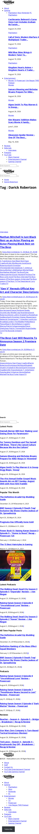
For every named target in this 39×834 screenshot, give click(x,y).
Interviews (12, 150)
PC (9, 794)
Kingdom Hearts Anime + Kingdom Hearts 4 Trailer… (21, 68)
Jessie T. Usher (23, 268)
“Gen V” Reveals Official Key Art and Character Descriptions (19, 290)
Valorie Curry (30, 281)
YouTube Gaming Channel (14, 772)
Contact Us (8, 767)
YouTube (7, 155)
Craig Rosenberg (22, 312)
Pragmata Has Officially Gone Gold (17, 522)
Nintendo (12, 791)
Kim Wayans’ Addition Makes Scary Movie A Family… (22, 121)
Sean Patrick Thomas (13, 328)
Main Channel (13, 157)
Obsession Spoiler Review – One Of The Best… (21, 136)
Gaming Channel (14, 161)
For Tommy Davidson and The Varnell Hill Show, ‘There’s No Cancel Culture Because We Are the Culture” (18, 445)
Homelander (6, 268)
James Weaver (26, 317)
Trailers (3, 283)
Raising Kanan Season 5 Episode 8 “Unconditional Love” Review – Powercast (16, 605)
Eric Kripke (21, 315)
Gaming (7, 10)
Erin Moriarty (17, 367)
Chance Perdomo (17, 310)
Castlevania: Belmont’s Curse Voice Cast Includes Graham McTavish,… (22, 22)
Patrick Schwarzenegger (15, 326)
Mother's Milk (10, 270)
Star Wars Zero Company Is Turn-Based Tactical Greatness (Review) (19, 731)
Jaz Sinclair (9, 319)
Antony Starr (11, 261)
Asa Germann (5, 310)
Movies (11, 85)
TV (7, 283)
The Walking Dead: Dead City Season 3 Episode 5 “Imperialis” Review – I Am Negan (18, 591)
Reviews (7, 146)
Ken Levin (29, 319)
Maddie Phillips (24, 322)
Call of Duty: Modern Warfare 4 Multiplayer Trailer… (23, 38)
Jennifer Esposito (11, 370)
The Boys (28, 274)
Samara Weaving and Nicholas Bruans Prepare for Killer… (23, 90)
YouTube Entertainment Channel (17, 769)
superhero (8, 274)
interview (14, 268)
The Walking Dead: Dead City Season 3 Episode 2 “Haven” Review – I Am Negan (18, 619)
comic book (21, 263)
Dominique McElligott (16, 365)
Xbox (10, 789)
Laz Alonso (20, 372)
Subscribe (8, 829)
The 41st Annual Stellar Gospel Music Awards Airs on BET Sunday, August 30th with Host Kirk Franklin (18, 481)
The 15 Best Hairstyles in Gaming (16, 544)
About (6, 8)
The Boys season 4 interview (18, 279)
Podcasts (7, 152)
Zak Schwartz (17, 331)
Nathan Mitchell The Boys (14, 272)
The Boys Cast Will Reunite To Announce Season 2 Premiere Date (18, 341)
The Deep (21, 281)
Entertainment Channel (17, 159)
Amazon (3, 363)
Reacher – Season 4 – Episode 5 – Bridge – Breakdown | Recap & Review (19, 720)
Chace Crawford (22, 363)
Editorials (7, 148)
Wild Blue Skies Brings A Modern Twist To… (20, 53)
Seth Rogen (26, 328)
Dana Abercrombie (9, 252)
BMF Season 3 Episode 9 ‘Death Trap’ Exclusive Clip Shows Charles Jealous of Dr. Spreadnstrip (19, 511)
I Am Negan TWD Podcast (18, 805)
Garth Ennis (12, 265)
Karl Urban (11, 372)
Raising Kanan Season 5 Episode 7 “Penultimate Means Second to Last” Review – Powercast (18, 692)
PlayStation (12, 15)
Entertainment (9, 78)
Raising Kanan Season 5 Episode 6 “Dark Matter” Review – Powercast (19, 704)
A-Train (3, 261)
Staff (6, 765)
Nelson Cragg (22, 324)
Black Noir (20, 261)
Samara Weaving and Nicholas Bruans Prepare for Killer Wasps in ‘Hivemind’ (18, 457)
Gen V (18, 317)
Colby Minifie (12, 263)
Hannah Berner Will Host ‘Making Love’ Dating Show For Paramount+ (19, 432)
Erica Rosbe (29, 315)
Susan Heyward (19, 274)
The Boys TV (12, 281)
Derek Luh (12, 315)
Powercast (12, 803)
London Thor (13, 322)
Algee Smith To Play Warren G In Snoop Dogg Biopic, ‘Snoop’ (19, 468)
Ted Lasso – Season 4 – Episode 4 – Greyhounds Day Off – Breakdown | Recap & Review (17, 744)
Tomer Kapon (19, 374)
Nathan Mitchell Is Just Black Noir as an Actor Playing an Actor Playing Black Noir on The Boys (18, 242)
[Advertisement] (19, 211)
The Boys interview (20, 277)
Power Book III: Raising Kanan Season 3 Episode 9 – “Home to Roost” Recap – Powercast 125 (19, 533)
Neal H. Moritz (11, 324)
